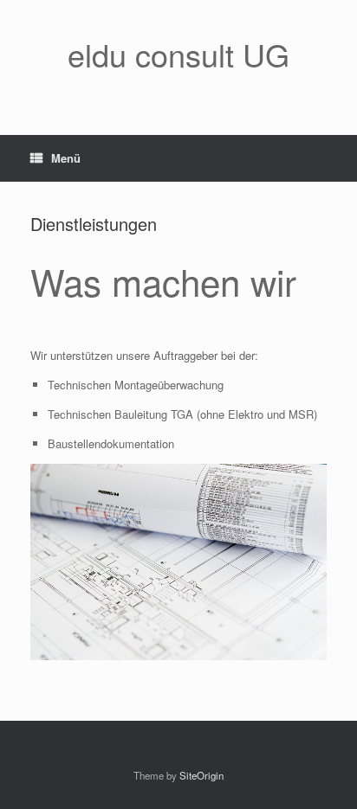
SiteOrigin (201, 775)
